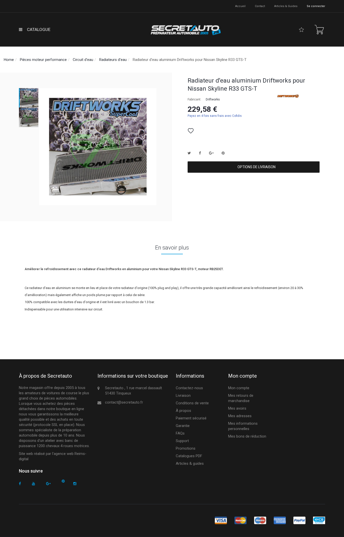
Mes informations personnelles (243, 426)
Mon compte (238, 388)
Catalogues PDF (189, 456)
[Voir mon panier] (319, 29)
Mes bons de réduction (247, 436)
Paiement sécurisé (191, 418)
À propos (183, 410)
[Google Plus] (48, 483)
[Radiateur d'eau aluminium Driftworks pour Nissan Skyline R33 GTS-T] (29, 98)
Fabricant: (194, 99)
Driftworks (213, 99)
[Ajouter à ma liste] (191, 130)
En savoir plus (172, 247)
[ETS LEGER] (185, 29)
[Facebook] (20, 483)
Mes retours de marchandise (240, 398)
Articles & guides (285, 6)
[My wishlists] (301, 30)
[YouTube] (33, 483)
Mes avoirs (237, 408)
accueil (240, 6)
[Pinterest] (63, 481)
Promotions (185, 448)
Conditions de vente (192, 403)
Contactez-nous (189, 388)
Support (182, 441)
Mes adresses (240, 416)
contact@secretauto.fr (124, 402)
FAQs (180, 433)
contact (260, 6)
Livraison (183, 395)
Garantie (183, 425)
